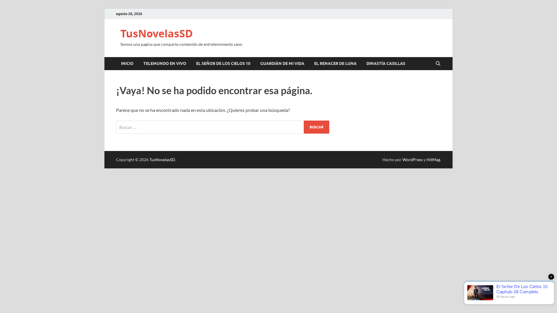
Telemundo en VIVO (164, 63)
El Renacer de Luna (335, 63)
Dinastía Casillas (385, 63)
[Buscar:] (222, 127)
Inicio (127, 63)
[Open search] (438, 63)
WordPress (412, 159)
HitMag (433, 159)
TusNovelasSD (156, 33)
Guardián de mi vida (282, 63)
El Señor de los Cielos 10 (223, 63)
